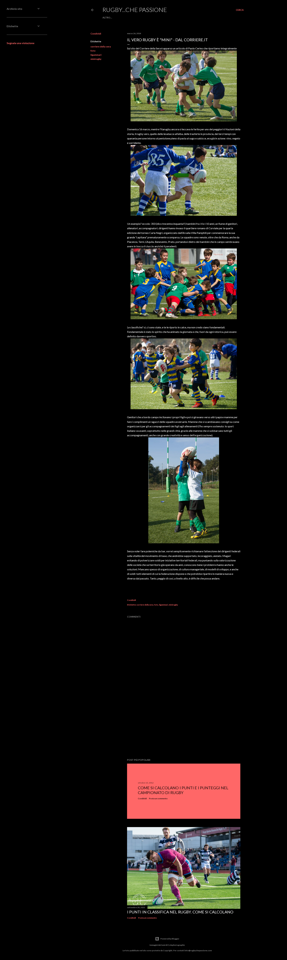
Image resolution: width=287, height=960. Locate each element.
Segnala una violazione (20, 43)
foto (93, 50)
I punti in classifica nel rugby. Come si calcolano (180, 911)
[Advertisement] (183, 727)
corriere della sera (101, 46)
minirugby (96, 59)
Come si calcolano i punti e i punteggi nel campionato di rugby (183, 790)
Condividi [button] (96, 33)
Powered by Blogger (169, 938)
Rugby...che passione (134, 9)
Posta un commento (158, 798)
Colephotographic (176, 945)
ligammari (96, 54)
